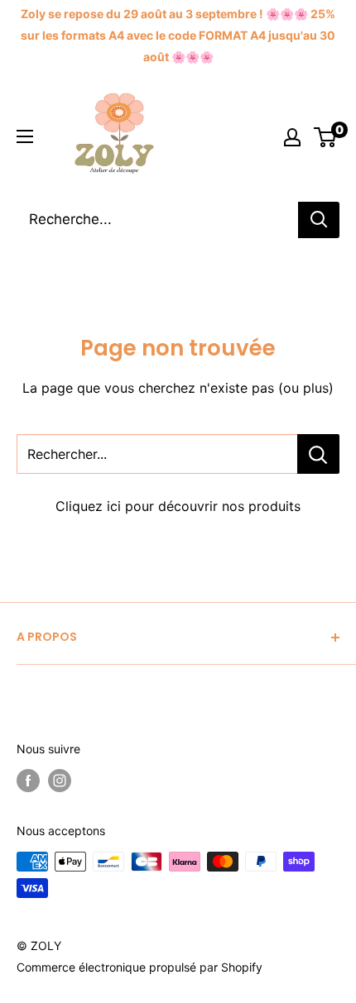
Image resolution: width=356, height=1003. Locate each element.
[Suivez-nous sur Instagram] (59, 780)
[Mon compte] (292, 137)
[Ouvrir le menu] (25, 136)
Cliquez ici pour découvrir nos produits (178, 506)
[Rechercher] (318, 220)
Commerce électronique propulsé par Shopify (139, 967)
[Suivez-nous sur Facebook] (28, 780)
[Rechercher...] (318, 454)
